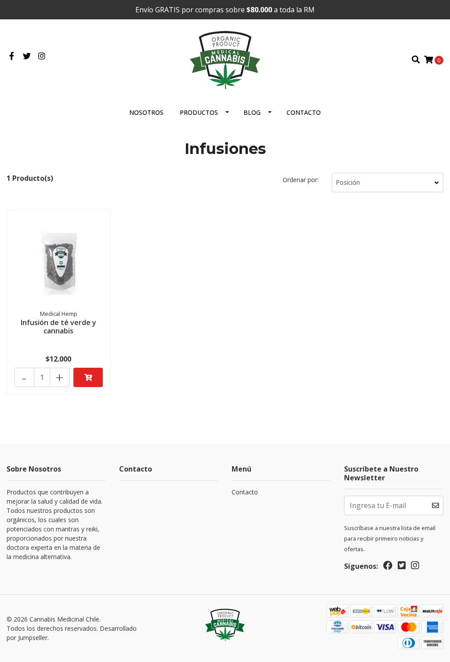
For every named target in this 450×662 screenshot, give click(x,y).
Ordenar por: (301, 180)
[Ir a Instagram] (42, 56)
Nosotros (146, 112)
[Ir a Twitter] (27, 56)
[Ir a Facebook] (12, 56)
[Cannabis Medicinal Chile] (225, 59)
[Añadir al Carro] (88, 377)
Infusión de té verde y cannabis (58, 327)
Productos (199, 112)
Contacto (304, 112)
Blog (252, 112)
